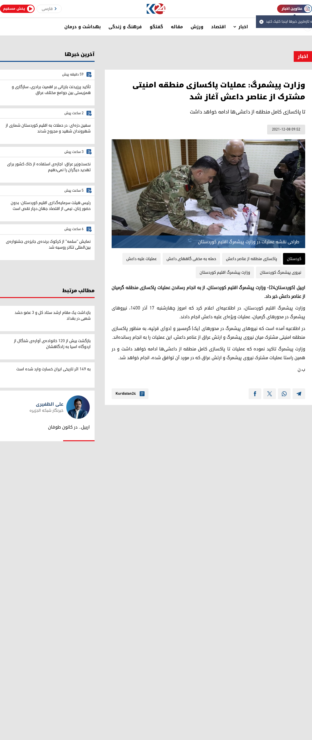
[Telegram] (298, 393)
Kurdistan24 (126, 393)
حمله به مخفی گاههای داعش (191, 259)
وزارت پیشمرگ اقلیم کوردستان (225, 272)
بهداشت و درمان (82, 26)
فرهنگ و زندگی (125, 26)
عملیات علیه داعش (141, 259)
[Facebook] (255, 393)
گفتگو (156, 26)
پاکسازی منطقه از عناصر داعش (251, 259)
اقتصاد (218, 26)
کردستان (294, 259)
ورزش (197, 26)
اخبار (243, 26)
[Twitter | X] (269, 393)
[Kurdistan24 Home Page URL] (156, 8)
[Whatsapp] (284, 393)
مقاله (177, 26)
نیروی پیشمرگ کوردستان (280, 272)
